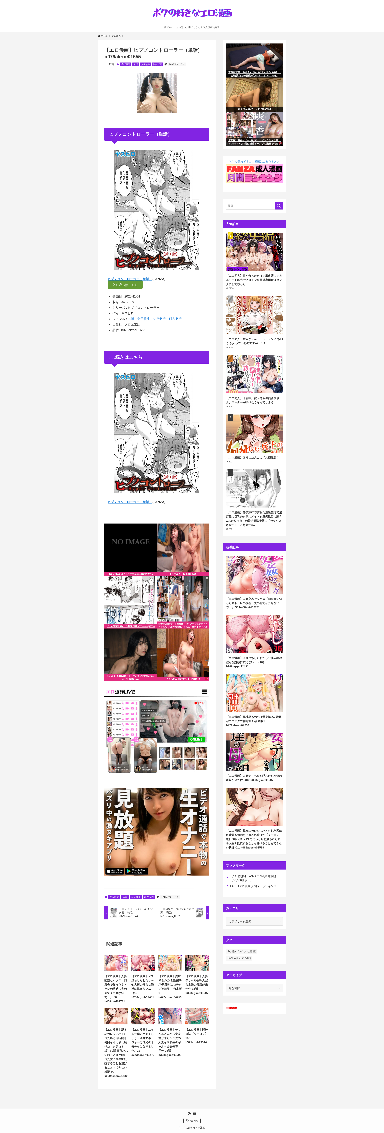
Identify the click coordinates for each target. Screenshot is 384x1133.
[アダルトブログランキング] (246, 1008)
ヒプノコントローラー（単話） (130, 279)
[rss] (189, 1113)
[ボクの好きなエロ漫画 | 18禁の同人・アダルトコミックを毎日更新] (192, 14)
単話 (135, 64)
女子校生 (145, 64)
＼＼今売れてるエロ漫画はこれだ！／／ (254, 161)
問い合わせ (192, 1120)
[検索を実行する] (279, 206)
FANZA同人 (239, 958)
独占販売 (157, 64)
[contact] (194, 1113)
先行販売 (125, 64)
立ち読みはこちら (125, 285)
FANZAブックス (177, 64)
